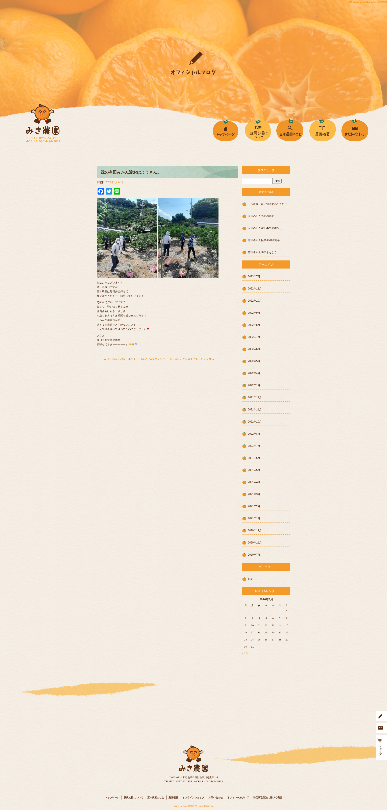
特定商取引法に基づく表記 (267, 797)
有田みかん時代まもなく (262, 252)
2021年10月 (255, 421)
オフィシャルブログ (238, 797)
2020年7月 (254, 554)
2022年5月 (254, 361)
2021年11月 (255, 409)
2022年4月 (254, 373)
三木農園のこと (290, 129)
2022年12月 (255, 288)
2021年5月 (254, 470)
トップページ (226, 129)
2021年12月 (255, 397)
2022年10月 (255, 300)
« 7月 (245, 653)
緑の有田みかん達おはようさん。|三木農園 (367, 2)
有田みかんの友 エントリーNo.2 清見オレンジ (134, 358)
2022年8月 (254, 324)
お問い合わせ (363, 129)
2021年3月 (254, 494)
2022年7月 (254, 336)
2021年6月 (254, 457)
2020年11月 (255, 542)
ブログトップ (266, 170)
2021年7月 (254, 445)
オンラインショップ (193, 797)
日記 (250, 578)
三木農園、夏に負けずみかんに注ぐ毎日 (269, 203)
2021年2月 (254, 506)
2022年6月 (254, 349)
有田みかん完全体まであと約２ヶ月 (192, 358)
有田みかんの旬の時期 (261, 216)
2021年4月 (254, 482)
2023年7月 (254, 276)
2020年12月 (255, 530)
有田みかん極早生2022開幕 (264, 240)
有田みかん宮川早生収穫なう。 (266, 228)
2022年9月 (254, 312)
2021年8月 (254, 433)
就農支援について (258, 129)
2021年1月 (254, 518)
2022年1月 (254, 385)
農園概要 (322, 129)
